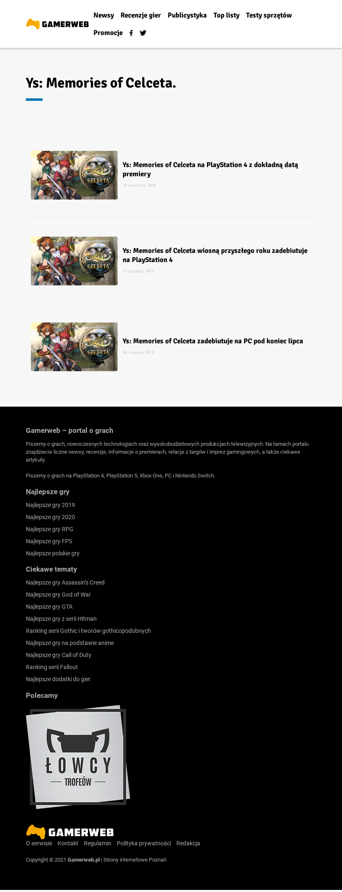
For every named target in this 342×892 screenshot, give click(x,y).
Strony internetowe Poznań (134, 860)
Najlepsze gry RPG (49, 529)
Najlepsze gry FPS (49, 541)
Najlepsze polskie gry (53, 553)
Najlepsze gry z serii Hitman (61, 618)
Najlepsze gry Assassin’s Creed (65, 582)
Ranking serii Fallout (52, 667)
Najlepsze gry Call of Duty (58, 655)
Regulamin (97, 843)
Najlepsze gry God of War (58, 594)
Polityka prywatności (144, 843)
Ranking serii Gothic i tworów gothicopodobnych (88, 630)
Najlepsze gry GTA (49, 606)
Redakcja (188, 843)
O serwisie (39, 843)
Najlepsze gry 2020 (50, 517)
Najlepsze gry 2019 (50, 505)
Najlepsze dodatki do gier (58, 679)
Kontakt (68, 843)
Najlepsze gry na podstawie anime (70, 643)
